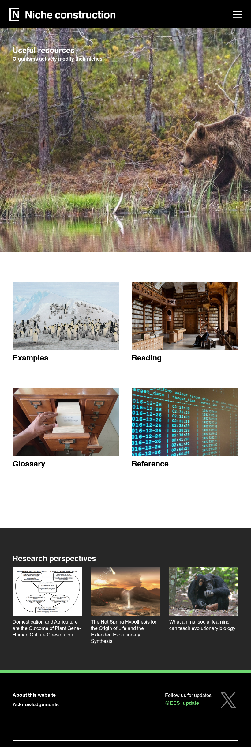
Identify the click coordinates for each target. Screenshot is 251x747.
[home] (62, 14)
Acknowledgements (36, 705)
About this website (34, 695)
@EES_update (182, 703)
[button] (237, 14)
